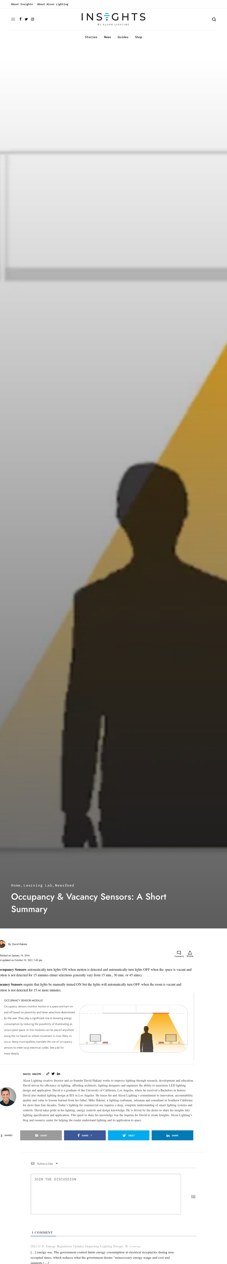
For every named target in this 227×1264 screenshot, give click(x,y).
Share (190, 956)
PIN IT (180, 1034)
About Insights (22, 4)
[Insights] (113, 19)
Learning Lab (37, 885)
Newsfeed (64, 885)
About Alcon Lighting (52, 4)
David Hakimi (19, 944)
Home (16, 885)
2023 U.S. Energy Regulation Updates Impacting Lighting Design (77, 1246)
